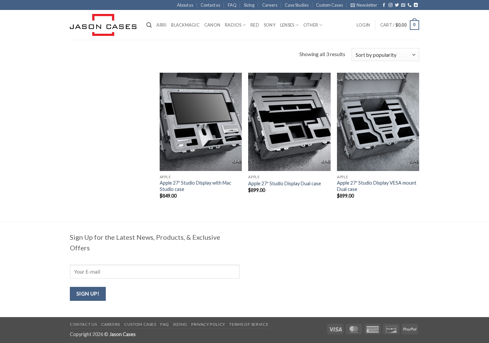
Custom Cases (329, 5)
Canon (212, 25)
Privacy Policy (208, 324)
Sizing (249, 5)
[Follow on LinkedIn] (416, 5)
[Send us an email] (403, 5)
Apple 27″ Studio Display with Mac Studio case (195, 186)
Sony (269, 25)
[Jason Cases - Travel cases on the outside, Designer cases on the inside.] (103, 25)
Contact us (210, 5)
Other (310, 25)
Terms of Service (248, 324)
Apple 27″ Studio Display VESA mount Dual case (376, 186)
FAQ (232, 5)
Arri (161, 25)
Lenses (287, 25)
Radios (233, 25)
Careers (269, 5)
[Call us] (409, 5)
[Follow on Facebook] (384, 5)
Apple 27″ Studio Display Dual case (284, 183)
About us (185, 5)
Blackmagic (185, 25)
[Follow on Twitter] (397, 5)
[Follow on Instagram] (391, 5)
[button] (364, 5)
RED (254, 25)
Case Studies (297, 5)
